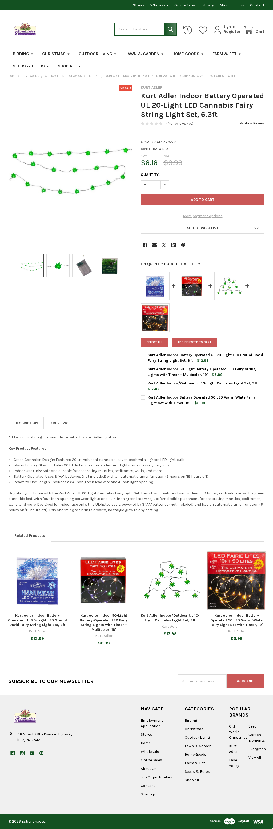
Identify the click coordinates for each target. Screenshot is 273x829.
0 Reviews (59, 423)
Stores (138, 5)
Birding (21, 53)
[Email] (154, 245)
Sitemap (148, 794)
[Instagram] (22, 753)
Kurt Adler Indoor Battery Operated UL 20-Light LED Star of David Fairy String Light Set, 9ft (37, 620)
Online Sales (185, 5)
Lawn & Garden (142, 53)
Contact (257, 5)
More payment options (203, 216)
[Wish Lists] (204, 30)
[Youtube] (32, 753)
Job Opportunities (156, 777)
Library (208, 5)
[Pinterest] (183, 245)
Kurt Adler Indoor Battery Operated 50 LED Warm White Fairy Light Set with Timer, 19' (236, 620)
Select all (154, 342)
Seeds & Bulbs (29, 65)
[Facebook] (145, 245)
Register (231, 31)
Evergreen (257, 749)
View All (254, 757)
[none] (71, 167)
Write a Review (252, 123)
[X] (164, 245)
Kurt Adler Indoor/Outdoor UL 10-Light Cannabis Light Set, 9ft (202, 383)
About (225, 5)
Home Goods (185, 53)
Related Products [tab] (29, 535)
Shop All (67, 65)
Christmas (54, 53)
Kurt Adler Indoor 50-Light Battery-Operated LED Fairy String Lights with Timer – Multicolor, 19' (104, 622)
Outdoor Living (95, 53)
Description (26, 423)
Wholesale (159, 5)
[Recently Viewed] (189, 30)
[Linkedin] (174, 245)
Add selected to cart (194, 342)
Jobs (240, 5)
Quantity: (150, 174)
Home (146, 743)
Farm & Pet (224, 53)
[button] (202, 228)
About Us (148, 768)
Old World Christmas (238, 732)
